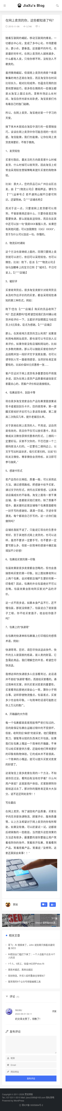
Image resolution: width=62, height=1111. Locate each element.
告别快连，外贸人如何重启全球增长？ (27, 975)
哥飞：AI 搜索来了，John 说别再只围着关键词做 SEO (31, 946)
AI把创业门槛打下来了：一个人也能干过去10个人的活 (31, 956)
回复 (54, 1011)
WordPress (19, 1100)
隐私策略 (50, 1097)
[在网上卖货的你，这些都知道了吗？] (31, 875)
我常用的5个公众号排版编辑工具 (24, 981)
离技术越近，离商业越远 (20, 969)
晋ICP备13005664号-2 (32, 1105)
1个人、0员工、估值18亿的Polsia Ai (26, 963)
